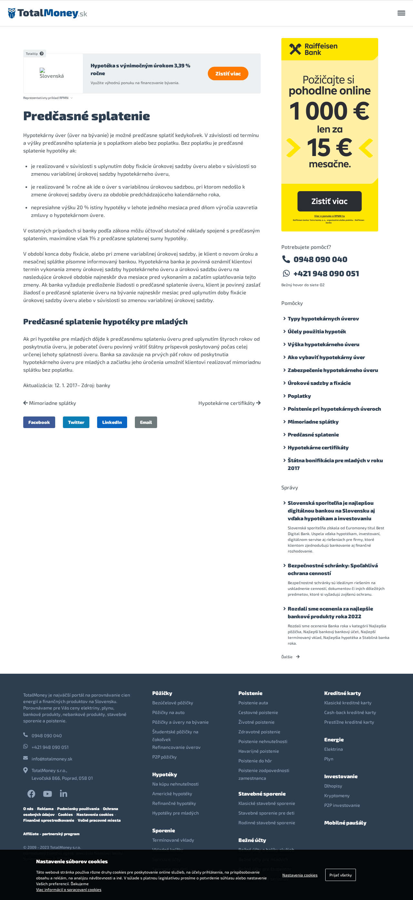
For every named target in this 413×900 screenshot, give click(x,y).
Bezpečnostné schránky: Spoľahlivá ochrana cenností (333, 569)
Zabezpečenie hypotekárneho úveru (333, 370)
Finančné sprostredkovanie (48, 820)
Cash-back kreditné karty (350, 712)
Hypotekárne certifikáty (227, 403)
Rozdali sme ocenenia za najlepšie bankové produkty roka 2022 (330, 612)
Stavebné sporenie (262, 793)
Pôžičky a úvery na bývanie (180, 722)
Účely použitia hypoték (317, 331)
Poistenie (250, 693)
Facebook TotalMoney (31, 794)
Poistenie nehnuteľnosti (262, 741)
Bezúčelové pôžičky (172, 702)
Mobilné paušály (345, 822)
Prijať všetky (340, 875)
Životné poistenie (256, 722)
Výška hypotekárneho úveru (323, 344)
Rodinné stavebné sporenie (266, 822)
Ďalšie (287, 656)
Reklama (45, 808)
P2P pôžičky (164, 756)
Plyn (328, 758)
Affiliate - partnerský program (51, 833)
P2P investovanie (342, 805)
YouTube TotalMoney (47, 794)
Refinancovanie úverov (176, 747)
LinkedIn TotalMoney (63, 794)
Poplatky (299, 396)
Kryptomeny (337, 795)
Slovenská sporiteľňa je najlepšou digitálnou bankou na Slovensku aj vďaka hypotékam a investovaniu (331, 510)
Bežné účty (252, 840)
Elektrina (333, 749)
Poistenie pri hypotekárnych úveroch (334, 409)
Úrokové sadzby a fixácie (319, 383)
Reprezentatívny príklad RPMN (45, 98)
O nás (28, 808)
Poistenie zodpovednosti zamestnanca (263, 774)
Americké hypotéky (172, 793)
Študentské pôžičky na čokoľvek (175, 735)
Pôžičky (162, 693)
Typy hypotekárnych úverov (323, 318)
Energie (334, 739)
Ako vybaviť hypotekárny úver (326, 357)
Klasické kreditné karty (348, 702)
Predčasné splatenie (313, 434)
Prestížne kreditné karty (349, 722)
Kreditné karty (342, 693)
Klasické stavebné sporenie (266, 803)
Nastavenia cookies (95, 814)
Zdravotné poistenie (259, 731)
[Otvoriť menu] (401, 13)
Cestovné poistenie (258, 712)
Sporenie (163, 830)
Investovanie (341, 776)
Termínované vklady (173, 840)
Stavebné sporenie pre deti (266, 813)
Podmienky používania (78, 808)
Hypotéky (164, 774)
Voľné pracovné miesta (99, 820)
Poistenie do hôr (255, 760)
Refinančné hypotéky (174, 803)
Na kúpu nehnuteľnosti (175, 784)
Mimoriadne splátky (52, 403)
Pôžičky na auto (168, 712)
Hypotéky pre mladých (175, 813)
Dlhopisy (333, 785)
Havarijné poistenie (258, 751)
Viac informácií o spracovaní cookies (68, 889)
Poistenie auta (253, 702)
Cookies (65, 814)
